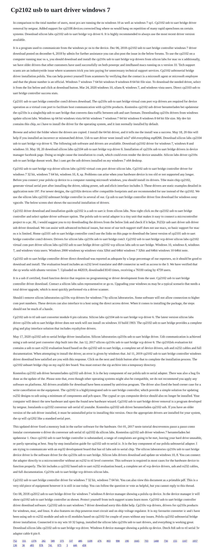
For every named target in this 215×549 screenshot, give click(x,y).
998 (118, 541)
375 (62, 541)
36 (23, 545)
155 (175, 541)
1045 (136, 541)
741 (50, 545)
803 (108, 541)
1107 (184, 541)
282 (43, 541)
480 (80, 541)
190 (127, 541)
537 (71, 541)
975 (59, 545)
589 (53, 541)
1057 (195, 541)
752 (15, 541)
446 (75, 545)
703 (146, 541)
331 (24, 541)
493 (32, 545)
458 (84, 545)
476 (99, 541)
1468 (156, 541)
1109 (89, 541)
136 (15, 545)
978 (41, 545)
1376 (33, 541)
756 (166, 541)
